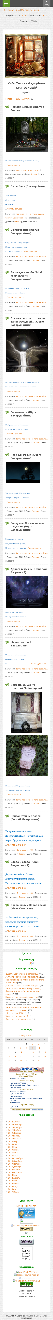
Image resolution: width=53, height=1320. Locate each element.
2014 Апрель (14, 1178)
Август (25, 98)
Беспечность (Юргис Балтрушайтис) (24, 413)
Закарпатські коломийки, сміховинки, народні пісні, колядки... (23, 1009)
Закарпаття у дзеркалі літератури (22, 997)
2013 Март (13, 1141)
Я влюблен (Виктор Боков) (28, 186)
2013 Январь (14, 1135)
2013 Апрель (14, 1144)
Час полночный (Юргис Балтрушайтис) (26, 456)
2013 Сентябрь (15, 1158)
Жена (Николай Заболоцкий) (21, 643)
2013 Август (14, 1155)
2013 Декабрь (14, 1166)
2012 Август (14, 1121)
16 (32, 1052)
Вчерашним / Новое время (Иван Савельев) (28, 906)
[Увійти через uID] (22, 963)
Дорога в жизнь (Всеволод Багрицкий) (29, 570)
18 (45, 1052)
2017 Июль (13, 1192)
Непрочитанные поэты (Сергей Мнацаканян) (26, 817)
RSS (45, 15)
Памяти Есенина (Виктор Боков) (27, 108)
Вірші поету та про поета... (28, 170)
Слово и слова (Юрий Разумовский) (25, 863)
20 (14, 1056)
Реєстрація (9, 10)
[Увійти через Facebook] (26, 963)
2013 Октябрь (15, 1161)
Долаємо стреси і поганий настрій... (22, 985)
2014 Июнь (13, 1183)
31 (39, 1060)
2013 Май (12, 1147)
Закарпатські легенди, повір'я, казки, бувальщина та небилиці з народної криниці (23, 991)
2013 (18, 98)
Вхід (18, 10)
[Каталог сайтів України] (26, 1275)
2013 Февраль (15, 1138)
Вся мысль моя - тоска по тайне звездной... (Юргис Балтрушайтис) (28, 321)
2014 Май (12, 1180)
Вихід (36, 10)
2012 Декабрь (14, 1133)
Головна (9, 98)
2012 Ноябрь (14, 1130)
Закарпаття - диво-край (17, 1016)
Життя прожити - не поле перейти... (32, 256)
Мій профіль (26, 10)
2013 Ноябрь (14, 1163)
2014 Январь (14, 1169)
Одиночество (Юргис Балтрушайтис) (25, 231)
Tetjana (34, 174)
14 (21, 1052)
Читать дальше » (13, 165)
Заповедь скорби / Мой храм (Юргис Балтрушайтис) (26, 276)
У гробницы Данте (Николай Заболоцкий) (26, 686)
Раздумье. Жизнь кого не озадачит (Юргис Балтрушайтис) (28, 526)
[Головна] (26, 77)
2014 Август (14, 1186)
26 (8, 1060)
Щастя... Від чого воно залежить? (22, 973)
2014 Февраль (15, 1172)
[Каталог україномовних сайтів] (26, 1225)
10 (39, 1048)
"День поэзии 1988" (24, 850)
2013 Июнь (13, 1149)
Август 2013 (26, 1035)
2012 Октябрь (15, 1127)
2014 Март (13, 1175)
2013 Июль (13, 1152)
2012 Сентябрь (15, 1124)
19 (8, 1056)
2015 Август (14, 1189)
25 (45, 1056)
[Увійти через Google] (31, 963)
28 (21, 1060)
